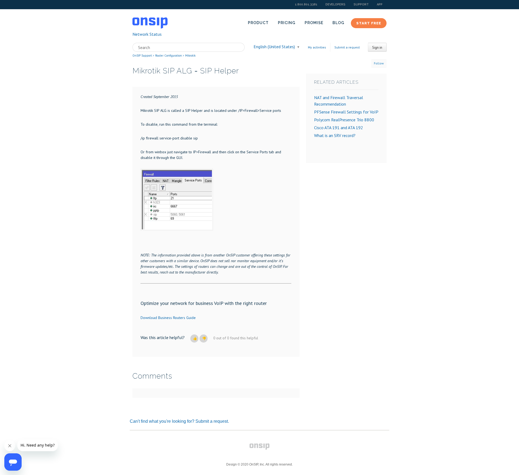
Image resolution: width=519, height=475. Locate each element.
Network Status (147, 34)
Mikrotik (190, 55)
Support (361, 4)
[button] (194, 338)
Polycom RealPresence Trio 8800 (344, 119)
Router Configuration (168, 55)
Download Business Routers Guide (168, 317)
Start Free (368, 23)
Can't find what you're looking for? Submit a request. (179, 421)
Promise (314, 23)
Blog (338, 23)
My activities (317, 47)
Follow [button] (379, 63)
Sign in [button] (377, 47)
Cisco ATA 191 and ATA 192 (338, 127)
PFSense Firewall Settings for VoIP (346, 112)
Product (258, 23)
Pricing (286, 23)
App (379, 4)
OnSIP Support (142, 55)
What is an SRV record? (334, 135)
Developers (335, 4)
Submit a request (347, 47)
